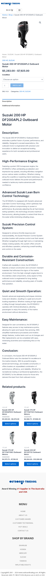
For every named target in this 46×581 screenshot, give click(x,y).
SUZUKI (11, 54)
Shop (11, 15)
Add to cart (17, 85)
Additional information (11, 106)
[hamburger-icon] (19, 10)
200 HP (5, 60)
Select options (10, 424)
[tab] (23, 101)
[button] (40, 23)
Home (4, 15)
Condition (6, 75)
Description (7, 101)
